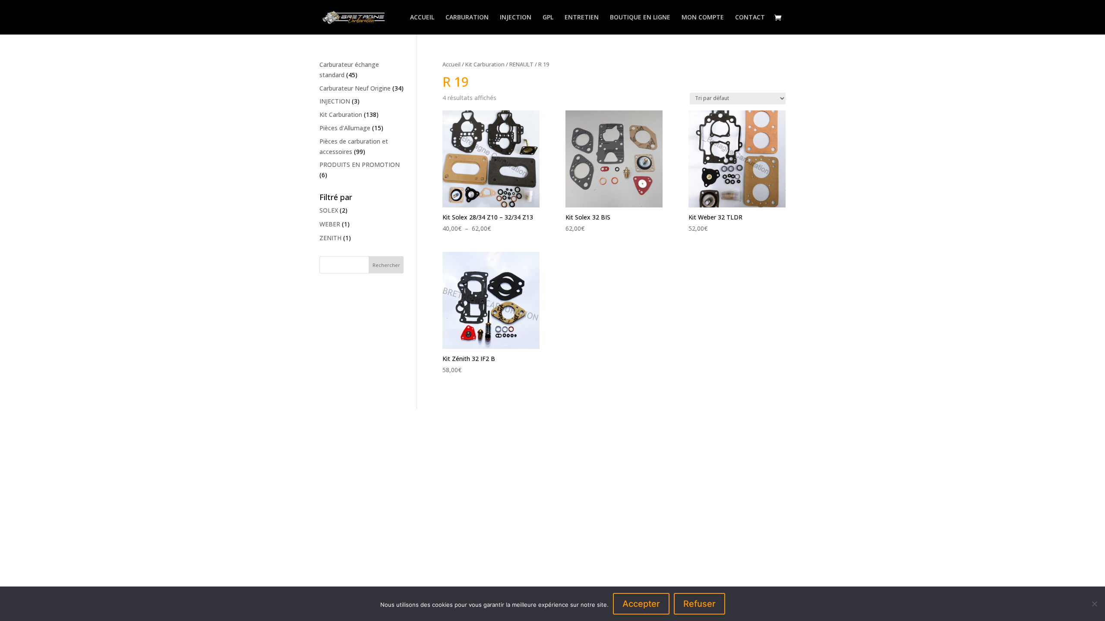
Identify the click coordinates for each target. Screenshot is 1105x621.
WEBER (329, 224)
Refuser (699, 604)
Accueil (451, 64)
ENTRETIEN (582, 17)
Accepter (641, 604)
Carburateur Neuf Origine (355, 88)
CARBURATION (467, 17)
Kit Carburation (485, 64)
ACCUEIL (422, 17)
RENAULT (521, 64)
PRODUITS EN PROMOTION (359, 164)
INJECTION (515, 17)
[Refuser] (1094, 603)
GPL (548, 17)
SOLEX (328, 210)
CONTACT (750, 17)
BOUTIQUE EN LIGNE (640, 17)
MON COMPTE (703, 17)
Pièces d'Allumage (344, 128)
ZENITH (330, 238)
